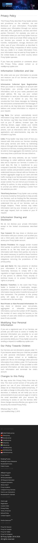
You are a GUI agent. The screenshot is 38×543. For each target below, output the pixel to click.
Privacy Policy (5, 508)
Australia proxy (7, 447)
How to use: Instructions (8, 492)
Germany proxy (7, 450)
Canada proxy (7, 440)
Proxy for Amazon (6, 527)
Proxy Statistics (5, 475)
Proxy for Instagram (6, 534)
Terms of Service (6, 511)
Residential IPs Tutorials (8, 494)
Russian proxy (7, 438)
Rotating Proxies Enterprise (9, 461)
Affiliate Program (6, 473)
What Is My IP (5, 485)
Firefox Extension (6, 520)
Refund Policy (5, 513)
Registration (4, 503)
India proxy (6, 445)
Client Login (4, 501)
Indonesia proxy (7, 452)
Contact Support (5, 515)
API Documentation (6, 477)
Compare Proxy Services (8, 490)
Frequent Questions (7, 482)
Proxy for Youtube (6, 529)
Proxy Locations (5, 487)
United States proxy (8, 433)
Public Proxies (5, 466)
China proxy (6, 435)
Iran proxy (6, 443)
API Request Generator (7, 480)
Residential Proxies (6, 464)
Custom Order (5, 506)
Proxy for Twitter (6, 532)
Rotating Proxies (5, 459)
